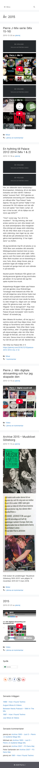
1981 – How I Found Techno (23, 755)
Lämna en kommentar (14, 138)
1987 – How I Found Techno (14, 714)
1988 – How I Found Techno (14, 702)
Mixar (8, 135)
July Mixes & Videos (11, 718)
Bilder (8, 587)
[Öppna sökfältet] (34, 7)
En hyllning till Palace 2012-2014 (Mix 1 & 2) (17, 150)
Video (8, 423)
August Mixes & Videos (12, 705)
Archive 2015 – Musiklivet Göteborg (19, 438)
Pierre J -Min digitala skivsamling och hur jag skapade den (18, 373)
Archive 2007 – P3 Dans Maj (23, 746)
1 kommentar (11, 359)
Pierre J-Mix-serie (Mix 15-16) (17, 29)
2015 (6, 601)
